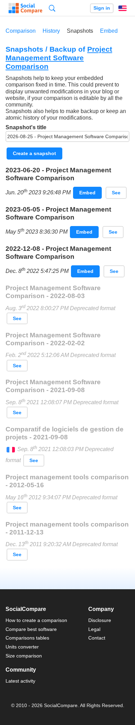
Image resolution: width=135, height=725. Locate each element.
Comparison (21, 31)
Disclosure (99, 620)
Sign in (101, 8)
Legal (94, 629)
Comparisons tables (27, 638)
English (122, 8)
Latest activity (20, 681)
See (116, 192)
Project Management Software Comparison (59, 57)
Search (52, 8)
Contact (96, 638)
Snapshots (80, 31)
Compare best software (31, 629)
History (51, 31)
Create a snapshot (34, 153)
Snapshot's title (26, 127)
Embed (109, 31)
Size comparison (24, 655)
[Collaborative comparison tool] (25, 8)
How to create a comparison (36, 620)
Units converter (22, 647)
